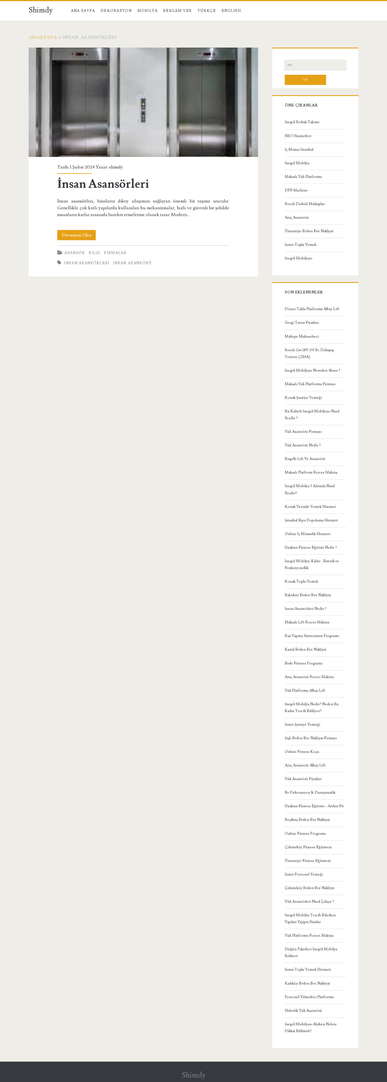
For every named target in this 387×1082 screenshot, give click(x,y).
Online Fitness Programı (305, 833)
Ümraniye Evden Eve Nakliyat (309, 231)
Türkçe (206, 10)
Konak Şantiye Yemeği (303, 397)
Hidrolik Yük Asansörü (303, 1010)
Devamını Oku (79, 236)
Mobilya (147, 10)
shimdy (116, 167)
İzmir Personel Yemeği (304, 874)
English (231, 10)
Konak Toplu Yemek (301, 581)
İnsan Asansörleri (143, 102)
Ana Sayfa (83, 10)
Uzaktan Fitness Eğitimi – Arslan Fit (314, 806)
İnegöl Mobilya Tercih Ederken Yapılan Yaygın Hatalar (310, 918)
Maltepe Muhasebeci (302, 336)
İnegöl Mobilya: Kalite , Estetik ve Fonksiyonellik (312, 564)
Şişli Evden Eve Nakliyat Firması (311, 738)
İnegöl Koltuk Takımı (302, 122)
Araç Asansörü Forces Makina (309, 677)
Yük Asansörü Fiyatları (303, 779)
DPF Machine (296, 190)
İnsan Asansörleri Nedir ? (305, 608)
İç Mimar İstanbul (299, 149)
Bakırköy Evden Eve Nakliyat (308, 595)
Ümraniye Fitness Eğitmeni (308, 861)
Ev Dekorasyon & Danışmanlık (310, 792)
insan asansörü (132, 263)
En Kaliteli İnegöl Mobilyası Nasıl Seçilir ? (312, 414)
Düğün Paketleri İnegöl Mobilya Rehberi (311, 952)
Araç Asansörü (297, 217)
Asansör (74, 253)
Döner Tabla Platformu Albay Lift (312, 309)
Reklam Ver (177, 10)
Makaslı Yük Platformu (303, 176)
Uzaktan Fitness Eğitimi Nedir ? (311, 547)
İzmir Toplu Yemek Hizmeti (308, 969)
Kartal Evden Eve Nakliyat (305, 649)
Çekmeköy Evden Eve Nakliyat (309, 888)
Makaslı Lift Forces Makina (307, 622)
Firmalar (115, 253)
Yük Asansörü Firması (303, 431)
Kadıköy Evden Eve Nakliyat (307, 983)
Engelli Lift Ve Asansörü (305, 459)
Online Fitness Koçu (302, 751)
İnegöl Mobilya (297, 163)
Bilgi (95, 253)
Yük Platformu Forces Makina (309, 935)
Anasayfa (43, 37)
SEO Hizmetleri (298, 136)
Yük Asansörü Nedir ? (303, 445)
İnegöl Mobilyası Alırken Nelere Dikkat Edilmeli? (311, 1027)
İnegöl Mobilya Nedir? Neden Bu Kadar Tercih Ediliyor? (312, 707)
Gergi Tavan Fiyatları (302, 322)
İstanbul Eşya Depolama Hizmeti (311, 520)
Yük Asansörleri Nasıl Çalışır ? (309, 901)
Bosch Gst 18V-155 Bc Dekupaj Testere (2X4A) (309, 353)
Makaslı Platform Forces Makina (311, 472)
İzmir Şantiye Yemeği (302, 724)
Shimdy (41, 10)
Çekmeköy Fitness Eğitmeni (308, 847)
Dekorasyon (116, 10)
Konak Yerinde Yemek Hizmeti (310, 506)
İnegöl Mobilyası (298, 258)
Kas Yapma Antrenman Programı (312, 636)
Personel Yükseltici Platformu (309, 997)
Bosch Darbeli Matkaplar (305, 204)
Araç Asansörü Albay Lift (305, 765)
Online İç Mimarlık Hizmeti (307, 534)
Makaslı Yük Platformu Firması (310, 384)
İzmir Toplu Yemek (300, 244)
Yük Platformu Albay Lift (305, 690)
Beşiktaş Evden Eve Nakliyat (307, 819)
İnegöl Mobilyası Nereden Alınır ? (312, 370)
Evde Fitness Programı (303, 663)
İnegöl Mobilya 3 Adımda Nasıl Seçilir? (310, 489)
